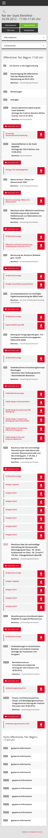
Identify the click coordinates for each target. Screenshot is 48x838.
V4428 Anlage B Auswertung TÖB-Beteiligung (18, 411)
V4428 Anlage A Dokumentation (18, 402)
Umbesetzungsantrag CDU (16, 688)
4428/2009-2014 (13, 386)
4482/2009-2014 (13, 126)
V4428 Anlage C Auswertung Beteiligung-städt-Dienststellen (17, 420)
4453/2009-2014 (13, 629)
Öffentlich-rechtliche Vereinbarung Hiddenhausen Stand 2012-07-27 (19, 245)
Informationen (10, 25)
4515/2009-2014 (13, 350)
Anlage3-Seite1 (11, 518)
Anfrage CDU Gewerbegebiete (17, 170)
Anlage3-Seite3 (11, 535)
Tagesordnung (29, 25)
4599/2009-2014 (13, 681)
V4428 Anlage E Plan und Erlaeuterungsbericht (15, 438)
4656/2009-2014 (13, 193)
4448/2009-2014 (13, 469)
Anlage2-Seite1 (11, 493)
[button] (41, 135)
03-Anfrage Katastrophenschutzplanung (16, 134)
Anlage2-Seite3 (11, 510)
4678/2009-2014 (13, 162)
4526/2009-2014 (13, 309)
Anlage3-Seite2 (11, 526)
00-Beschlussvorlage (13, 236)
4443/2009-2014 (13, 229)
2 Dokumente (10, 45)
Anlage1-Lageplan (12, 485)
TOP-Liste (10, 30)
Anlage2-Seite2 (11, 501)
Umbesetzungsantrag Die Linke (17, 724)
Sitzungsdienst (35, 832)
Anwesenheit (29, 30)
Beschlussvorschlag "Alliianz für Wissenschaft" (18, 201)
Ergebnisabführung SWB (15, 325)
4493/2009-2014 (13, 268)
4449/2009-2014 (13, 566)
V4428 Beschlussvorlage (15, 393)
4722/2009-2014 (13, 716)
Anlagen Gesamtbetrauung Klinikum (19, 284)
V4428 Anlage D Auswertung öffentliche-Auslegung (16, 429)
